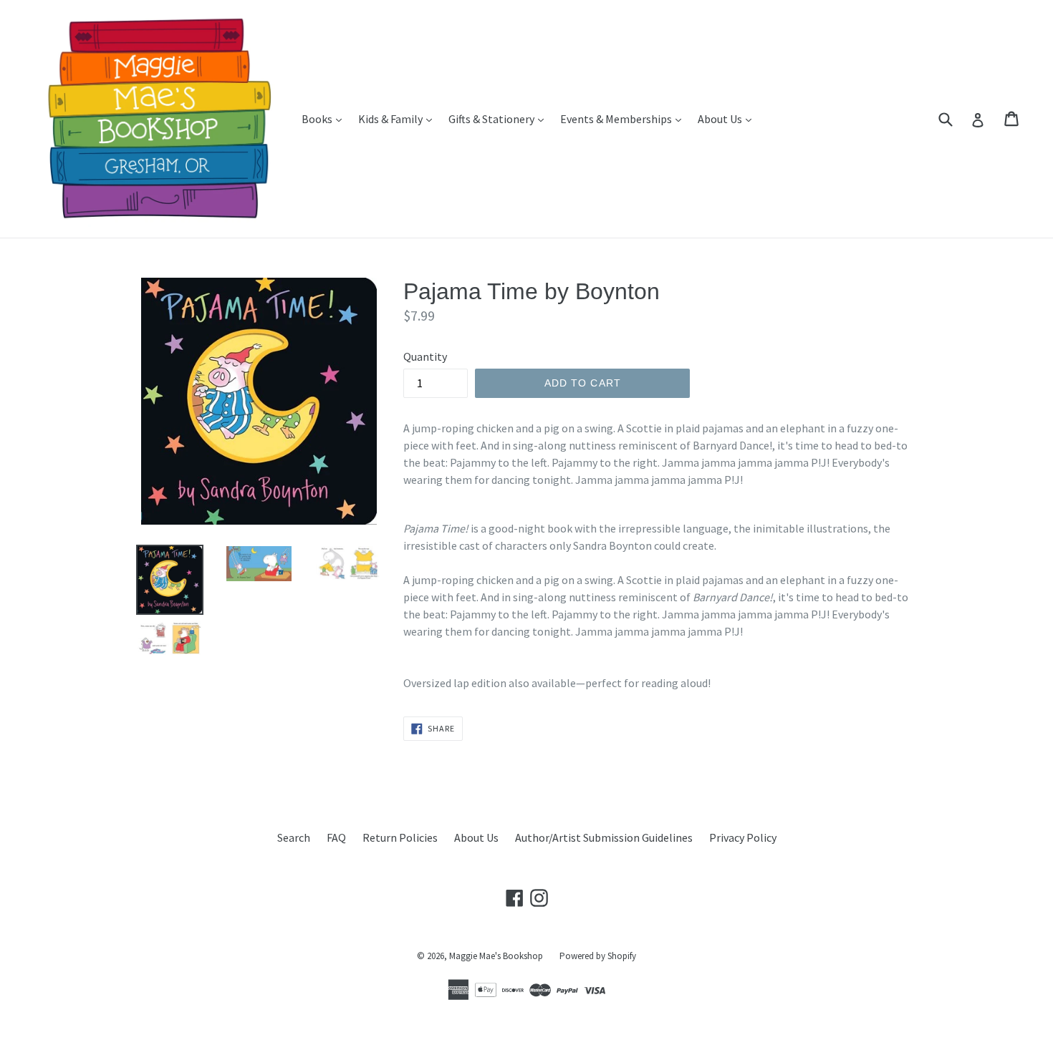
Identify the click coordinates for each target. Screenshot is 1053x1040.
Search (293, 837)
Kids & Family (398, 118)
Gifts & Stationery (499, 118)
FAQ (336, 837)
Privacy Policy (742, 837)
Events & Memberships (624, 118)
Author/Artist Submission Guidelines (604, 837)
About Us (728, 118)
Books (325, 118)
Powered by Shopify (597, 956)
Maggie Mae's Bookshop (496, 956)
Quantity (425, 356)
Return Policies (400, 837)
